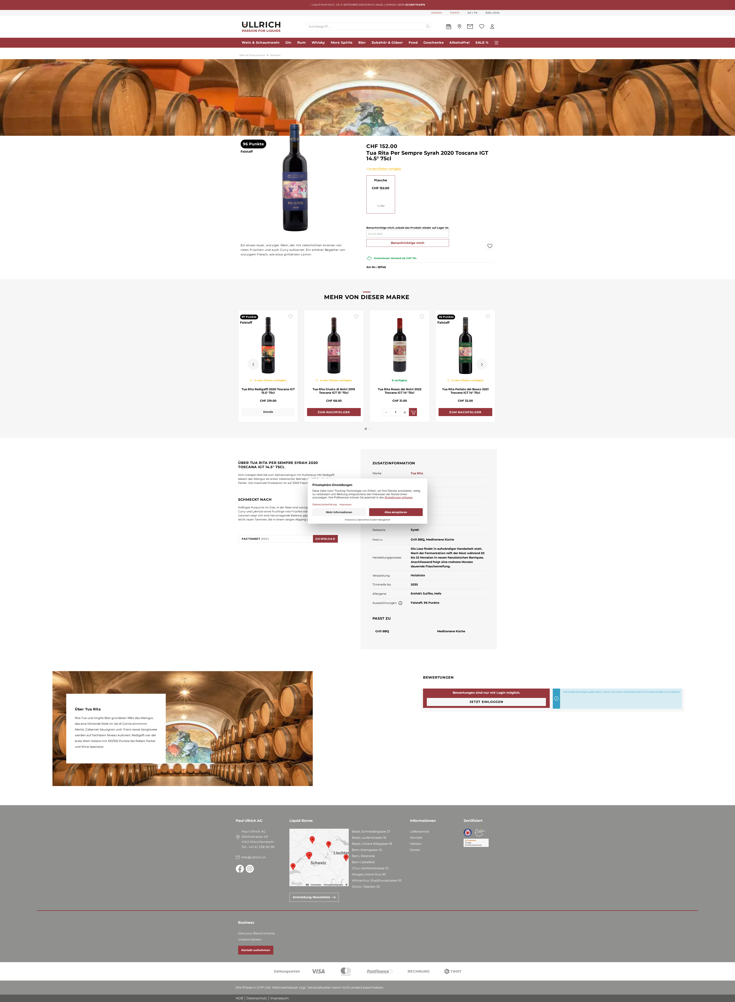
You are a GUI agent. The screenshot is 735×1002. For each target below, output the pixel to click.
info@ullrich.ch (253, 857)
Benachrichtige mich (407, 243)
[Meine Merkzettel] (481, 26)
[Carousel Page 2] (370, 429)
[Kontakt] (470, 26)
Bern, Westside (363, 856)
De (469, 12)
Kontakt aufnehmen (255, 950)
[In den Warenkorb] (413, 412)
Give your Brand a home (256, 933)
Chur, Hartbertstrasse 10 (370, 868)
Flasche (380, 180)
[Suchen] (428, 26)
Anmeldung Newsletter (312, 897)
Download (325, 539)
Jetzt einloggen (486, 702)
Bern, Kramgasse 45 (367, 850)
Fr (475, 12)
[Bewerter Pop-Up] (400, 602)
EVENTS (454, 12)
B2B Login (493, 12)
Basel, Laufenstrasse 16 (369, 837)
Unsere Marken (250, 939)
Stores (415, 850)
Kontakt (416, 837)
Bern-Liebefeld (363, 862)
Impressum (279, 998)
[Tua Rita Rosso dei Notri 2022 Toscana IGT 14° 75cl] (399, 344)
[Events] (448, 27)
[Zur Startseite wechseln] (271, 26)
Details (268, 412)
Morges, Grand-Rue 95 (369, 874)
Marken (416, 844)
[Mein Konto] (492, 26)
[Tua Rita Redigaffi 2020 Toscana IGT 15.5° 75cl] (268, 344)
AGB (239, 998)
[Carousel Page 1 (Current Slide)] (366, 429)
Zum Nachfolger (334, 412)
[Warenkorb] (499, 26)
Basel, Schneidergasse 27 (371, 831)
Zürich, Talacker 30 (366, 886)
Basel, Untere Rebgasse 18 (372, 844)
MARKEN (436, 12)
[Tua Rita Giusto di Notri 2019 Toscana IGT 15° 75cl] (334, 344)
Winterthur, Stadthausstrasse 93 (376, 880)
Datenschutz (256, 998)
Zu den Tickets (415, 4)
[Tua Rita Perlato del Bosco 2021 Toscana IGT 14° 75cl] (465, 344)
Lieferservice (419, 831)
